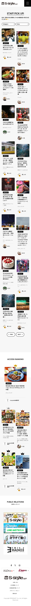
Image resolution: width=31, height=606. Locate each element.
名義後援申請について (15, 588)
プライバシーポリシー (15, 590)
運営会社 (15, 593)
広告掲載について (15, 585)
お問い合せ (15, 582)
